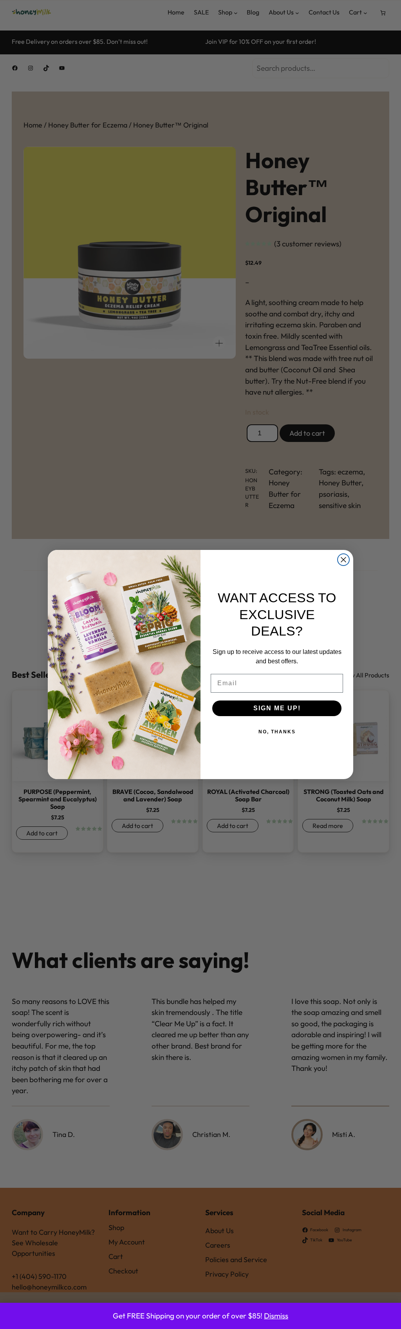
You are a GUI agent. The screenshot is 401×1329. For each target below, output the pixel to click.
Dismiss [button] (276, 1315)
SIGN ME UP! (277, 708)
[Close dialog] (343, 560)
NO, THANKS (277, 732)
